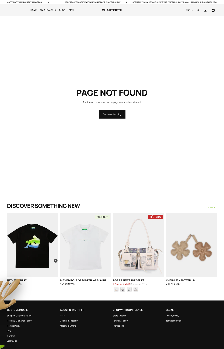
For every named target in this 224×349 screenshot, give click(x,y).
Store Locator (119, 315)
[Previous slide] (12, 245)
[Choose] (158, 271)
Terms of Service (173, 320)
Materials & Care (68, 325)
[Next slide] (52, 245)
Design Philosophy (69, 320)
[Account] (205, 10)
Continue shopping (112, 114)
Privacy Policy (172, 315)
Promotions (118, 325)
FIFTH (62, 315)
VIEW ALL (212, 207)
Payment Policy (120, 320)
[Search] (198, 10)
